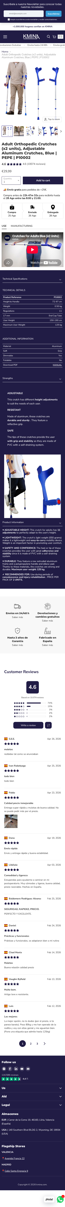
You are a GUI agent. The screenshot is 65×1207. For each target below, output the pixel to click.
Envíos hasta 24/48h (28, 45)
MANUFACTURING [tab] (21, 226)
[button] (48, 725)
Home (5, 51)
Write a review (28, 725)
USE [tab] (4, 226)
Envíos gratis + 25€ (53, 45)
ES (60, 36)
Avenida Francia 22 (14, 1158)
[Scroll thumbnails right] (60, 131)
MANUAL (57, 364)
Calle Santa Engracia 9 (16, 1171)
